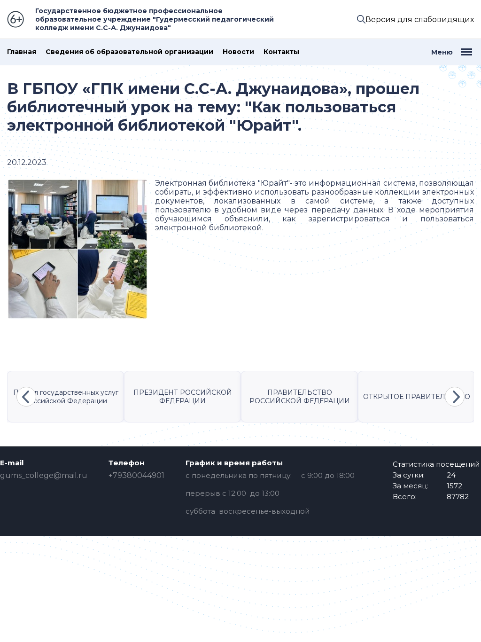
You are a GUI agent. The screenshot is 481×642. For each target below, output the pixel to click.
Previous (26, 397)
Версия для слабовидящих (419, 19)
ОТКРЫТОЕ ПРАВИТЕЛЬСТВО (416, 396)
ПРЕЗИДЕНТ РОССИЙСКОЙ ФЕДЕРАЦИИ (182, 396)
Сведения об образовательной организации (129, 52)
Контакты (281, 52)
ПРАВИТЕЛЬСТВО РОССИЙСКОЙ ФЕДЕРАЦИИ (299, 396)
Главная (21, 52)
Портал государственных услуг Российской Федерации (65, 396)
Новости (238, 52)
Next (455, 397)
